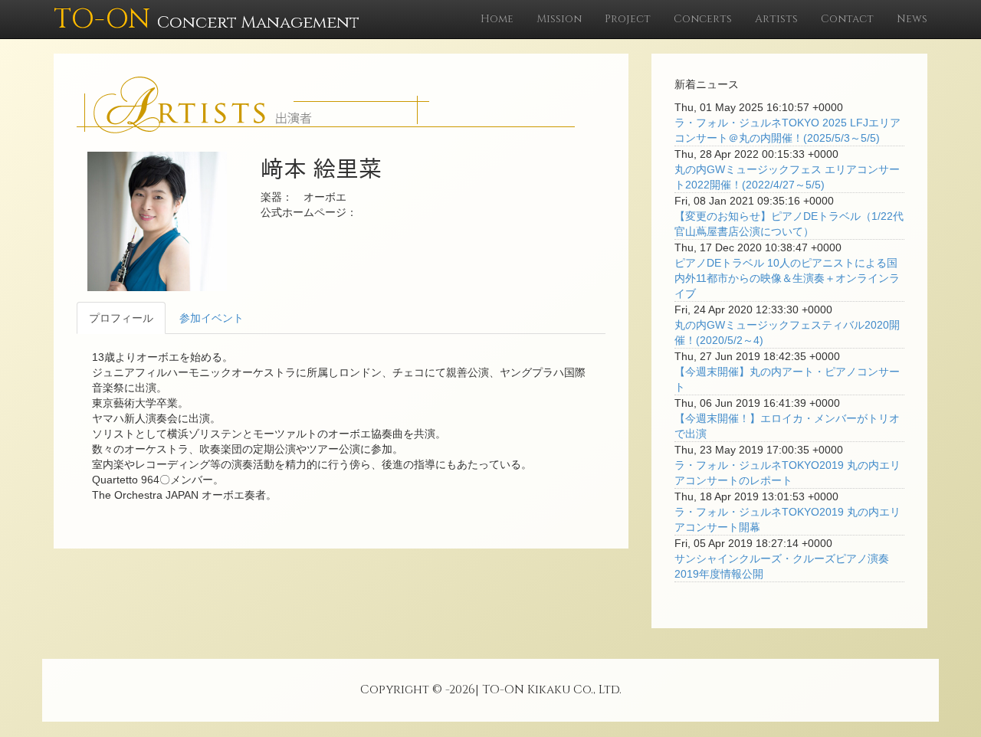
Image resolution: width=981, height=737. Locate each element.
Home (497, 18)
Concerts (703, 18)
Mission (559, 18)
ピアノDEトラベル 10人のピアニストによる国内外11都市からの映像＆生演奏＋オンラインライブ (787, 278)
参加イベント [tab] (211, 318)
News (912, 18)
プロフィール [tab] (121, 318)
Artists (776, 18)
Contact (847, 18)
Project (628, 18)
